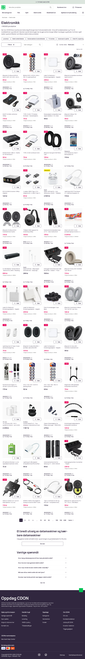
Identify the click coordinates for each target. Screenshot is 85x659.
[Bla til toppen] (81, 590)
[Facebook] (45, 654)
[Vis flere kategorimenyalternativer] (83, 13)
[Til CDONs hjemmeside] (3, 7)
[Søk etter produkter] (51, 7)
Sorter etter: (63, 45)
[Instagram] (39, 654)
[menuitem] (7, 13)
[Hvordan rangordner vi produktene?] (57, 44)
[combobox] (30, 7)
